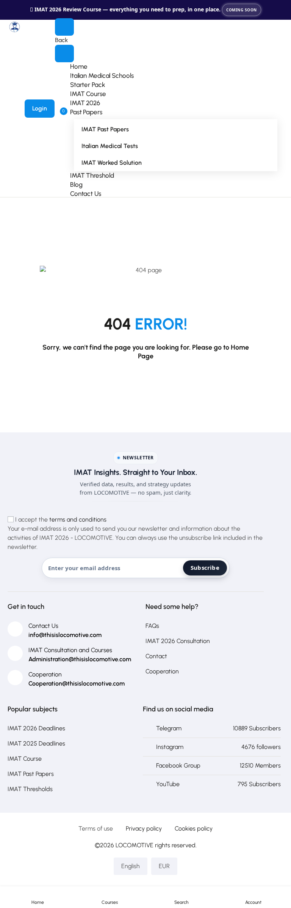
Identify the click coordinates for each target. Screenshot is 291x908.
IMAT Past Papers (31, 773)
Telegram (168, 728)
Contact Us (85, 193)
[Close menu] (64, 53)
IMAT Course (88, 94)
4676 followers (261, 746)
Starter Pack (87, 84)
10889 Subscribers (257, 728)
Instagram (169, 746)
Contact (156, 656)
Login (39, 108)
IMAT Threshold (92, 175)
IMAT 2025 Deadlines (36, 743)
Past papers (86, 112)
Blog (76, 184)
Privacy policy (144, 828)
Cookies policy (194, 828)
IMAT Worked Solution (111, 162)
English (130, 866)
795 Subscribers (259, 784)
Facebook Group (178, 765)
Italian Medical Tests (109, 146)
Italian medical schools (102, 75)
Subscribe (205, 567)
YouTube (168, 784)
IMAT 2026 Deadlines (36, 728)
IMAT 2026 (85, 103)
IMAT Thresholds (30, 789)
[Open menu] (64, 27)
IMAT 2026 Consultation (178, 641)
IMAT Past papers (105, 129)
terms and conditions (77, 519)
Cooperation (162, 671)
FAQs (152, 625)
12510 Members (260, 765)
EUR (164, 866)
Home (79, 66)
